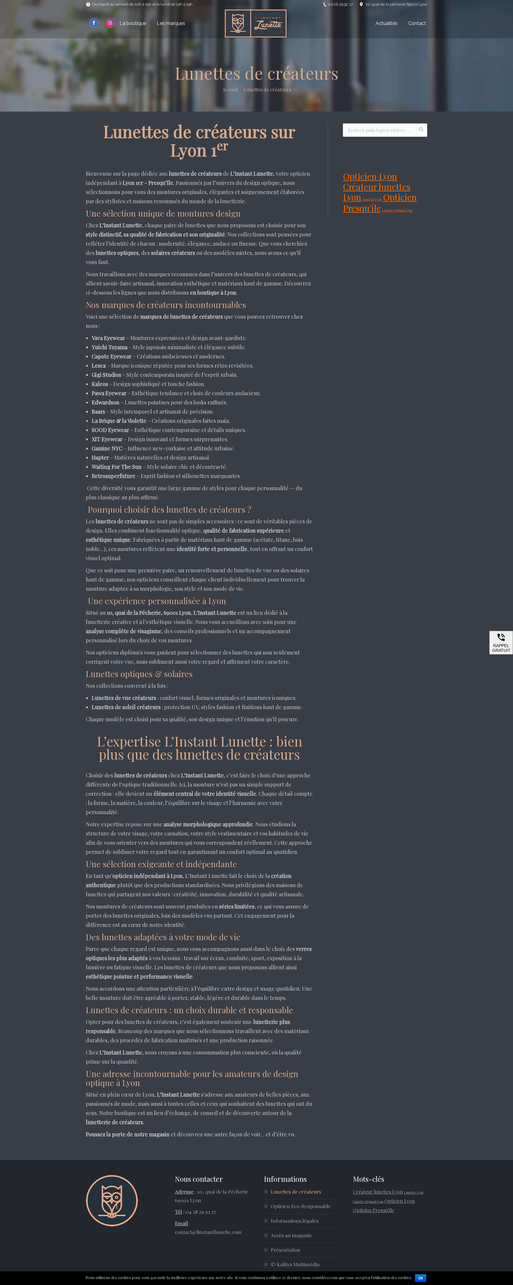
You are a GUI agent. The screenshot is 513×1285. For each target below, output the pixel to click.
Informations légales (295, 1220)
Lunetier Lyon (372, 199)
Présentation (285, 1249)
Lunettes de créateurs (296, 1191)
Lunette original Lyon (397, 210)
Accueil (230, 89)
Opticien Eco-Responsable (301, 1206)
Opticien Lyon (370, 176)
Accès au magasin (291, 1235)
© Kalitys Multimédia (295, 1264)
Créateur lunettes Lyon (376, 192)
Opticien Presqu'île (380, 202)
